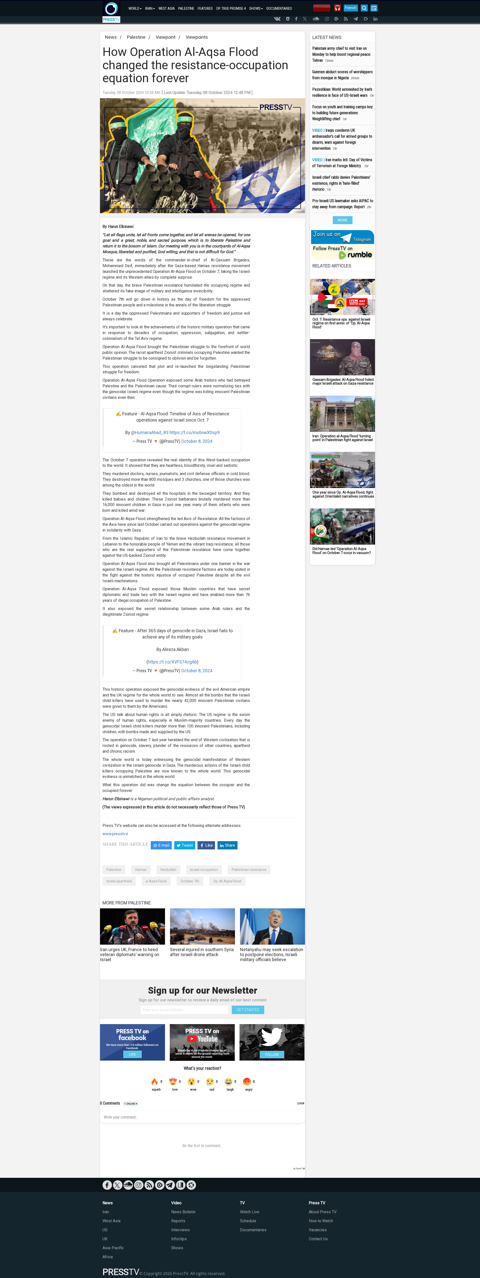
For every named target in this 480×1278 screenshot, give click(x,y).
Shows (177, 1248)
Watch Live (249, 1212)
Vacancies (318, 1230)
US (105, 1230)
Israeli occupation (204, 870)
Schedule (248, 1221)
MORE (343, 220)
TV (242, 1203)
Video (176, 1203)
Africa (107, 1257)
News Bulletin (183, 1212)
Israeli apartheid (119, 881)
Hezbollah (168, 870)
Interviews (180, 1230)
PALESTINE (186, 8)
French (350, 7)
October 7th (189, 881)
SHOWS (254, 8)
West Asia (111, 1221)
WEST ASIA (166, 8)
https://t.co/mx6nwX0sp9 (195, 432)
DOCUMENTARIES (279, 8)
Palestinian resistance (249, 870)
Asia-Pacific (113, 1248)
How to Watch (321, 1221)
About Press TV (322, 1212)
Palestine (136, 37)
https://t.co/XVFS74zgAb (172, 661)
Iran (105, 1212)
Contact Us (318, 1239)
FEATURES (205, 8)
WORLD (133, 8)
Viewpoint (166, 37)
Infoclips (179, 1239)
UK (105, 1239)
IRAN (148, 8)
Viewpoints (197, 37)
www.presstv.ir (115, 833)
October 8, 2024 (196, 441)
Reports (178, 1221)
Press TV (317, 1203)
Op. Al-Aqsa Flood (227, 881)
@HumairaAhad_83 (149, 432)
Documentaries (253, 1230)
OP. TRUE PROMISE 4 (231, 8)
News (111, 37)
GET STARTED (248, 1010)
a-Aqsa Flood (156, 881)
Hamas (140, 870)
